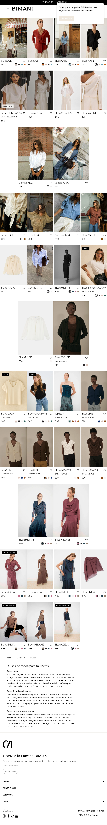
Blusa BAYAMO (63, 470)
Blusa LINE (87, 413)
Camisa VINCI (26, 183)
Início (9, 657)
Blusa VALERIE (89, 113)
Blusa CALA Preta (37, 413)
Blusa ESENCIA (62, 357)
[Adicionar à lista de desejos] (24, 61)
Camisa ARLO (61, 183)
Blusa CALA (7, 413)
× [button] (101, 6)
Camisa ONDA (62, 235)
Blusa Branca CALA (92, 288)
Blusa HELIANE (62, 288)
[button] (9, 9)
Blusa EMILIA (61, 592)
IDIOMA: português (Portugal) (91, 811)
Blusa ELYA (34, 235)
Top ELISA (60, 413)
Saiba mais (67, 18)
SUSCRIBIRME (10, 771)
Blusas (33, 657)
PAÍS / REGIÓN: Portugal (88, 815)
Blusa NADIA (8, 288)
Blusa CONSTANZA (11, 113)
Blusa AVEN (7, 61)
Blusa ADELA (35, 113)
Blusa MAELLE (8, 235)
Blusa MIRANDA (63, 113)
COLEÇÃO (21, 657)
